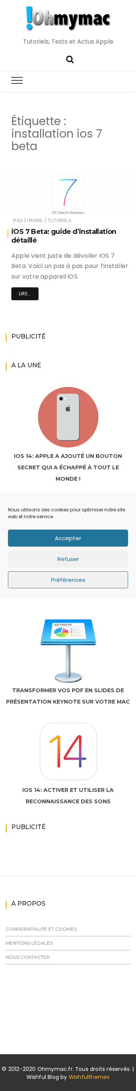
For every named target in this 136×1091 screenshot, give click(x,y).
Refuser (68, 559)
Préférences (68, 580)
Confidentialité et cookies (41, 929)
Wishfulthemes (89, 1077)
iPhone (35, 220)
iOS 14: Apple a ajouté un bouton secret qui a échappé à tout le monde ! (68, 467)
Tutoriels (59, 220)
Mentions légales (29, 943)
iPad (18, 220)
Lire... (25, 293)
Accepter (68, 538)
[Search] (70, 58)
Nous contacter (28, 957)
